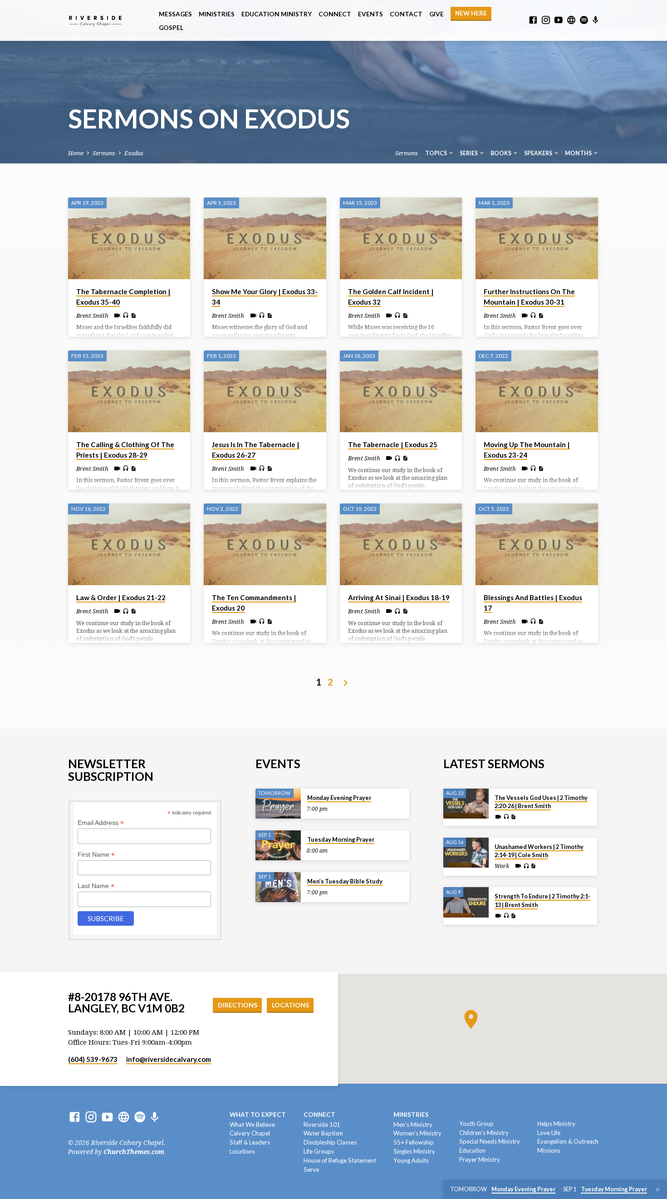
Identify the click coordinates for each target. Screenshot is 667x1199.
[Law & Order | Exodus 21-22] (129, 544)
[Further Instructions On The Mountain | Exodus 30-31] (537, 238)
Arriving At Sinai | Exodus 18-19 (399, 597)
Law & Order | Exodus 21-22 (121, 597)
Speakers (538, 153)
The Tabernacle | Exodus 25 (392, 444)
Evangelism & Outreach (567, 1141)
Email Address (101, 823)
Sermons (104, 153)
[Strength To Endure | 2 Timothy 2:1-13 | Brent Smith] (466, 902)
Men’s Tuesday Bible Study (345, 881)
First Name (96, 854)
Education (472, 1150)
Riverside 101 (322, 1124)
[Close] (658, 1189)
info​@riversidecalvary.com (168, 1059)
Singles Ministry (414, 1151)
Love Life (548, 1132)
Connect (335, 14)
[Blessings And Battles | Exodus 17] (537, 544)
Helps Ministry (556, 1123)
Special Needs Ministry (489, 1141)
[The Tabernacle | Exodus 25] (401, 391)
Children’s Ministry (484, 1132)
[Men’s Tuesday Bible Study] (278, 887)
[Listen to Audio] (126, 315)
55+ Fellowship (413, 1142)
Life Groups (319, 1151)
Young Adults (411, 1160)
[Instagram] (546, 20)
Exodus (133, 153)
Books (501, 153)
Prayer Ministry (479, 1159)
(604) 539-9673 (93, 1059)
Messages (175, 14)
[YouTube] (559, 20)
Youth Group (476, 1123)
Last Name (96, 886)
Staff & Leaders (250, 1142)
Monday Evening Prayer (339, 797)
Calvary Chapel (250, 1133)
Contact (406, 14)
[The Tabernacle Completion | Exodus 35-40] (129, 238)
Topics (436, 153)
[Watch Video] (117, 315)
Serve (311, 1169)
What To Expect (258, 1114)
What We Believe (252, 1124)
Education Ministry (276, 14)
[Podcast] (595, 20)
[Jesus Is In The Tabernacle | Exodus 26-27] (265, 391)
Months (579, 153)
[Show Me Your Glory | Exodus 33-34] (265, 238)
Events (370, 14)
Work (502, 866)
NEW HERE (471, 13)
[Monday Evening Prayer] (278, 804)
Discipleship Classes (330, 1142)
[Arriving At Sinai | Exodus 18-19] (401, 544)
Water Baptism (323, 1133)
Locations (290, 1005)
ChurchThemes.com (133, 1151)
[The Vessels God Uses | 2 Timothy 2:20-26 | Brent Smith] (466, 804)
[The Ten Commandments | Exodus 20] (265, 544)
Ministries (217, 14)
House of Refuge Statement (340, 1160)
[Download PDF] (133, 315)
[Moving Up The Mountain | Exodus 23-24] (537, 391)
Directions (237, 1005)
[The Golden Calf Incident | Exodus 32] (401, 238)
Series (469, 153)
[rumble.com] (571, 20)
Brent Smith (92, 315)
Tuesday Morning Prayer (340, 839)
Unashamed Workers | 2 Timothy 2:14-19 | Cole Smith (539, 851)
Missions (548, 1150)
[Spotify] (584, 20)
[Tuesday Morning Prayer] (278, 845)
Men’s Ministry (412, 1124)
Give (436, 14)
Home (75, 153)
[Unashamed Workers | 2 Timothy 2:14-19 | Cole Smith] (466, 853)
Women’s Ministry (417, 1133)
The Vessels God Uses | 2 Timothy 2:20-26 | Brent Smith (541, 801)
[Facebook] (533, 20)
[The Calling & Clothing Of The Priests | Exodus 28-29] (129, 391)
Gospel (171, 27)
